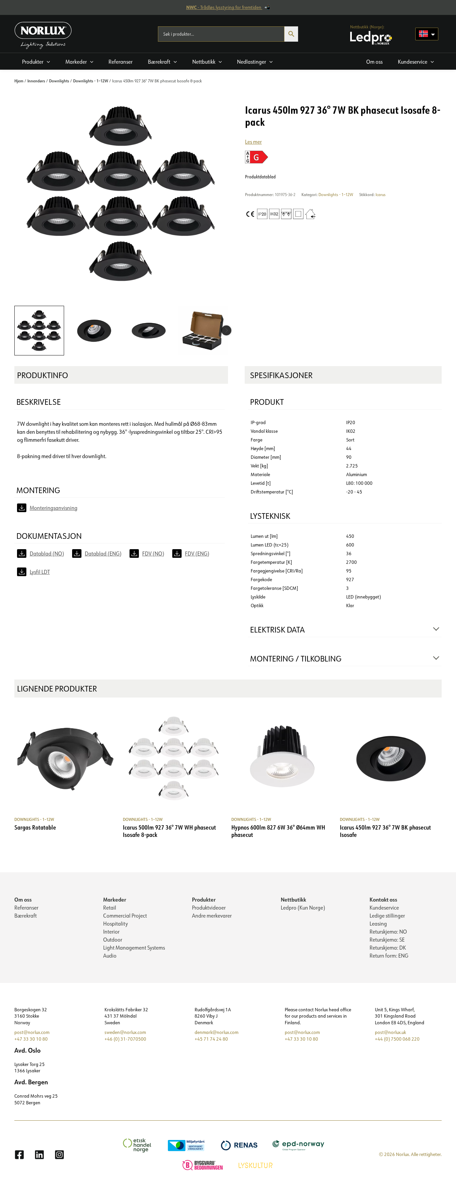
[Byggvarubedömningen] (203, 1164)
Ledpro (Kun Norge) (303, 907)
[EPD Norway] (299, 1145)
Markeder (114, 899)
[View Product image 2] (94, 330)
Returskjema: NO (388, 931)
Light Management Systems (134, 947)
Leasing (378, 923)
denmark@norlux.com (216, 1032)
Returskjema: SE (387, 939)
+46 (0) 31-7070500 (125, 1039)
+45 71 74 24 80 (211, 1039)
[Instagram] (59, 1155)
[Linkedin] (39, 1155)
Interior (111, 931)
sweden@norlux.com (125, 1032)
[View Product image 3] (149, 330)
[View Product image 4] (203, 330)
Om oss (23, 899)
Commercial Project (125, 915)
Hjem (18, 80)
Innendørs (36, 80)
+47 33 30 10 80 (31, 1039)
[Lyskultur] (256, 1164)
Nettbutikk (293, 899)
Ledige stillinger (387, 915)
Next (226, 330)
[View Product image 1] (39, 330)
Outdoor (112, 939)
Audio (110, 955)
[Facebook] (19, 1155)
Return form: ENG (389, 955)
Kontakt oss (383, 899)
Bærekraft (25, 915)
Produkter (204, 899)
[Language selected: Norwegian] (426, 34)
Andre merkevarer (212, 915)
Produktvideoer (209, 907)
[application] (46, 62)
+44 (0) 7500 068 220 (397, 1039)
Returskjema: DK (388, 947)
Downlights (59, 80)
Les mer (253, 141)
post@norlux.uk (390, 1032)
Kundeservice (384, 907)
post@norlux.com (31, 1032)
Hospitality (115, 923)
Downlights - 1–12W (90, 80)
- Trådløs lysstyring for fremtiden (224, 7)
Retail (109, 907)
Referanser (26, 907)
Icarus (381, 194)
